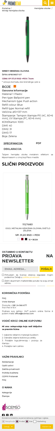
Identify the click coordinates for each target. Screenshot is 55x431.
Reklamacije (8, 362)
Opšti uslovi (7, 365)
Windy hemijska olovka (13, 10)
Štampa (5, 396)
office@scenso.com (24, 313)
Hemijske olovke (42, 8)
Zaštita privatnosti (11, 369)
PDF (38, 143)
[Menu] (52, 3)
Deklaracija (12, 149)
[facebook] (3, 415)
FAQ (4, 298)
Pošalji (46, 269)
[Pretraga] (45, 3)
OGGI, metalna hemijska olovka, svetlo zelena (27, 229)
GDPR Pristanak (10, 376)
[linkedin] (11, 415)
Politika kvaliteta (10, 373)
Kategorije (7, 392)
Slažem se (46, 426)
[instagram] (7, 415)
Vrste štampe (8, 302)
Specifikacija (13, 143)
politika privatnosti (31, 277)
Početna (6, 8)
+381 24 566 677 (19, 305)
